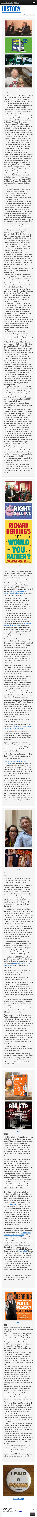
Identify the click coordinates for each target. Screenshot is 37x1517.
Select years (28, 15)
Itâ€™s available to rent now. (13, 728)
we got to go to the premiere (22, 726)
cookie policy (19, 1511)
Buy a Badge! (18, 1498)
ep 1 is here (13, 1204)
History (11, 9)
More (18, 89)
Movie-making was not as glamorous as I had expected (15, 592)
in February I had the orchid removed (18, 625)
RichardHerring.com (10, 2)
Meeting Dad (22, 1251)
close (32, 1514)
